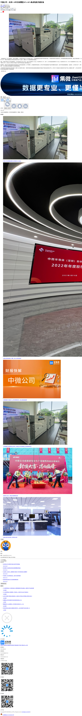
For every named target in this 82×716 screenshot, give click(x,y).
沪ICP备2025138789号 (26, 711)
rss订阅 (26, 645)
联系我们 (12, 645)
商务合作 (23, 645)
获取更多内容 (3, 583)
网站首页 (2, 645)
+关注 (2, 539)
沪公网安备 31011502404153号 (8, 714)
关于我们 (19, 645)
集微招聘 (9, 645)
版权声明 (5, 645)
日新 (4, 5)
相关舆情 (2, 6)
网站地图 (16, 645)
